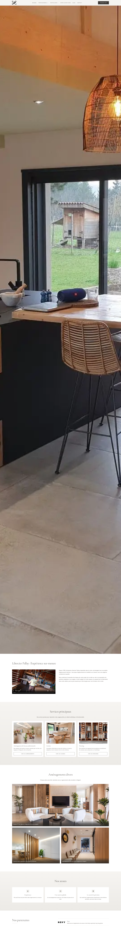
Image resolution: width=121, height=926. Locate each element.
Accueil (34, 2)
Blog (74, 2)
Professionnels (43, 2)
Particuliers (53, 2)
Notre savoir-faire (65, 2)
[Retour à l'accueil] (14, 3)
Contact (79, 2)
